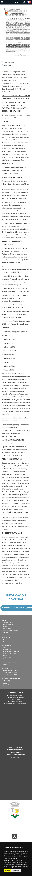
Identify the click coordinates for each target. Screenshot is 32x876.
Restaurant (6, 640)
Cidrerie (5, 641)
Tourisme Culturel (8, 622)
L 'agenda (6, 685)
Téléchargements (8, 684)
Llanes (16, 2)
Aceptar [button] (7, 870)
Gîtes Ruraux (7, 657)
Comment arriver (8, 680)
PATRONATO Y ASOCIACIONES (15, 755)
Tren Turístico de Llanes (10, 674)
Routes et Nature (8, 624)
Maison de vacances (8, 659)
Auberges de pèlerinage (10, 662)
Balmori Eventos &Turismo (10, 670)
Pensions (5, 655)
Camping (5, 664)
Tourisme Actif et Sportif (10, 672)
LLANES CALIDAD (15, 752)
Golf (4, 634)
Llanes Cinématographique (10, 630)
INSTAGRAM (14, 836)
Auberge (5, 661)
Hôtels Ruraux (7, 649)
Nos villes (6, 632)
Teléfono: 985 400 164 (16, 701)
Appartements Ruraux (9, 653)
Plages (5, 626)
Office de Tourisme (8, 682)
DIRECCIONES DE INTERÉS (15, 750)
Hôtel (4, 647)
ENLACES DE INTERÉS (15, 747)
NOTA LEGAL (15, 757)
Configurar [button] (16, 870)
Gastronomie (7, 628)
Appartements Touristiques (11, 651)
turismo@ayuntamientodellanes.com (18, 269)
